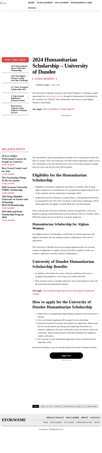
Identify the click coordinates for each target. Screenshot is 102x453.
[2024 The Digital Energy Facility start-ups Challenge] (6, 78)
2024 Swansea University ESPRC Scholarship (14, 188)
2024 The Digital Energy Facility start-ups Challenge (19, 78)
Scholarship (91, 406)
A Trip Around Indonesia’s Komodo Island (17, 98)
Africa (43, 406)
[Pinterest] (85, 84)
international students (54, 96)
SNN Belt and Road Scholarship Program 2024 (13, 214)
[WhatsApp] (91, 84)
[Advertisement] (51, 33)
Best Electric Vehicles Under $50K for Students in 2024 (19, 109)
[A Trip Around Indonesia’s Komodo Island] (6, 97)
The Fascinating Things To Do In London (14, 179)
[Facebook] (72, 84)
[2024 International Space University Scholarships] (6, 68)
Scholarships (8, 165)
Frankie (46, 85)
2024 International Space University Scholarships (19, 68)
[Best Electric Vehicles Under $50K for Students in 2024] (6, 108)
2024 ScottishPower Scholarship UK (58, 109)
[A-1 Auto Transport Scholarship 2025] (6, 88)
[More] (97, 84)
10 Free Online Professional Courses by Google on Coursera (14, 159)
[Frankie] (34, 85)
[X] (79, 84)
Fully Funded (54, 406)
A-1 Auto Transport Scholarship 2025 (19, 88)
